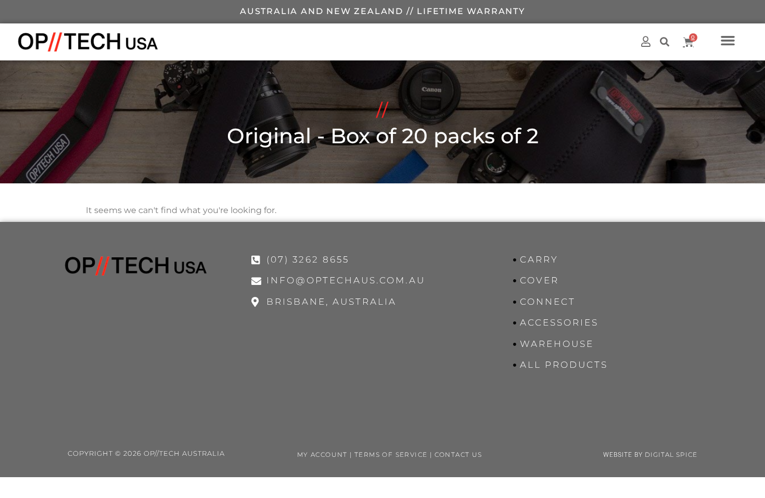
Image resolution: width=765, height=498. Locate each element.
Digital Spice (671, 454)
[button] (728, 40)
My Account (322, 454)
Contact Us (458, 454)
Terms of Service (390, 454)
